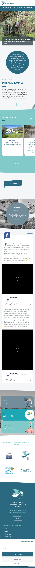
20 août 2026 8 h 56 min (23, 299)
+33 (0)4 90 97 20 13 (19, 510)
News (6, 531)
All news (17, 163)
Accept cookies (17, 554)
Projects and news (9, 104)
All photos (17, 191)
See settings (17, 559)
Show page (30, 233)
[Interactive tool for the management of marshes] (9, 455)
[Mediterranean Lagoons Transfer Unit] (25, 470)
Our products (8, 534)
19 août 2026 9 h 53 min (23, 375)
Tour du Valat (13, 297)
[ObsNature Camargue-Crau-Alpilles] (25, 455)
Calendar (7, 529)
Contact (17, 518)
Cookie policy (16, 563)
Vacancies (8, 537)
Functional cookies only (26, 541)
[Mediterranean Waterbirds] (9, 470)
